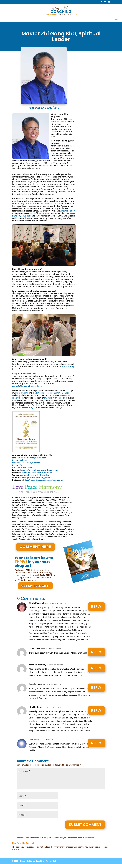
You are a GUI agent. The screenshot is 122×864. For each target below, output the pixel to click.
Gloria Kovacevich (37, 603)
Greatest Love (29, 373)
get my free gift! (35, 586)
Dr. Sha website (19, 460)
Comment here (35, 546)
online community (24, 407)
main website (21, 393)
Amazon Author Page (22, 467)
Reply (96, 606)
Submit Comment (85, 824)
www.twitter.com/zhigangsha (34, 475)
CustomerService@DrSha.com (32, 457)
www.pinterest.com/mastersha (37, 472)
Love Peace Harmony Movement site (53, 393)
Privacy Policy (52, 861)
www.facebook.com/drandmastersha (40, 470)
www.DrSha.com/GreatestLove (27, 386)
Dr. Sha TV (17, 465)
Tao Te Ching (68, 366)
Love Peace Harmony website (26, 462)
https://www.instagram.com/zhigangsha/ (43, 480)
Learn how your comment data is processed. (73, 837)
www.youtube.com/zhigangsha (37, 477)
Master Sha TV (68, 210)
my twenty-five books (54, 398)
